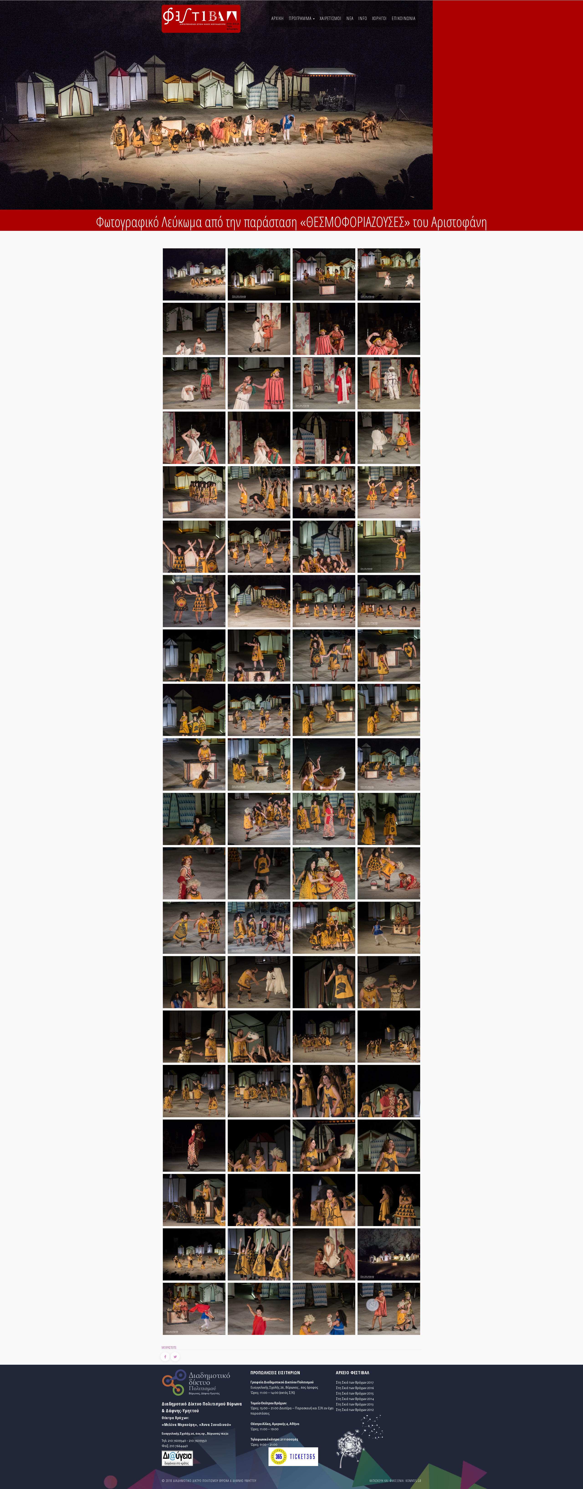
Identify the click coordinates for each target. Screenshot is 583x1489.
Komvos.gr (413, 1481)
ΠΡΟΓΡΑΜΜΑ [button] (300, 18)
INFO (362, 18)
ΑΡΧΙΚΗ (277, 18)
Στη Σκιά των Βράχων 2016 (355, 1388)
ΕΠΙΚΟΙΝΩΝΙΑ (403, 18)
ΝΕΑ (349, 18)
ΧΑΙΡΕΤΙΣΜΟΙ (330, 18)
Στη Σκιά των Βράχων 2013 (354, 1404)
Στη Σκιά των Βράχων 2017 (355, 1382)
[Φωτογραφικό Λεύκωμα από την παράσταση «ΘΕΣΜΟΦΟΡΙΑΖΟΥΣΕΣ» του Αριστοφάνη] (194, 275)
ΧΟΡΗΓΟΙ (379, 18)
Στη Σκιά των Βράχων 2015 (355, 1393)
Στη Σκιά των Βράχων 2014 (355, 1399)
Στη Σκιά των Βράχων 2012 (355, 1410)
